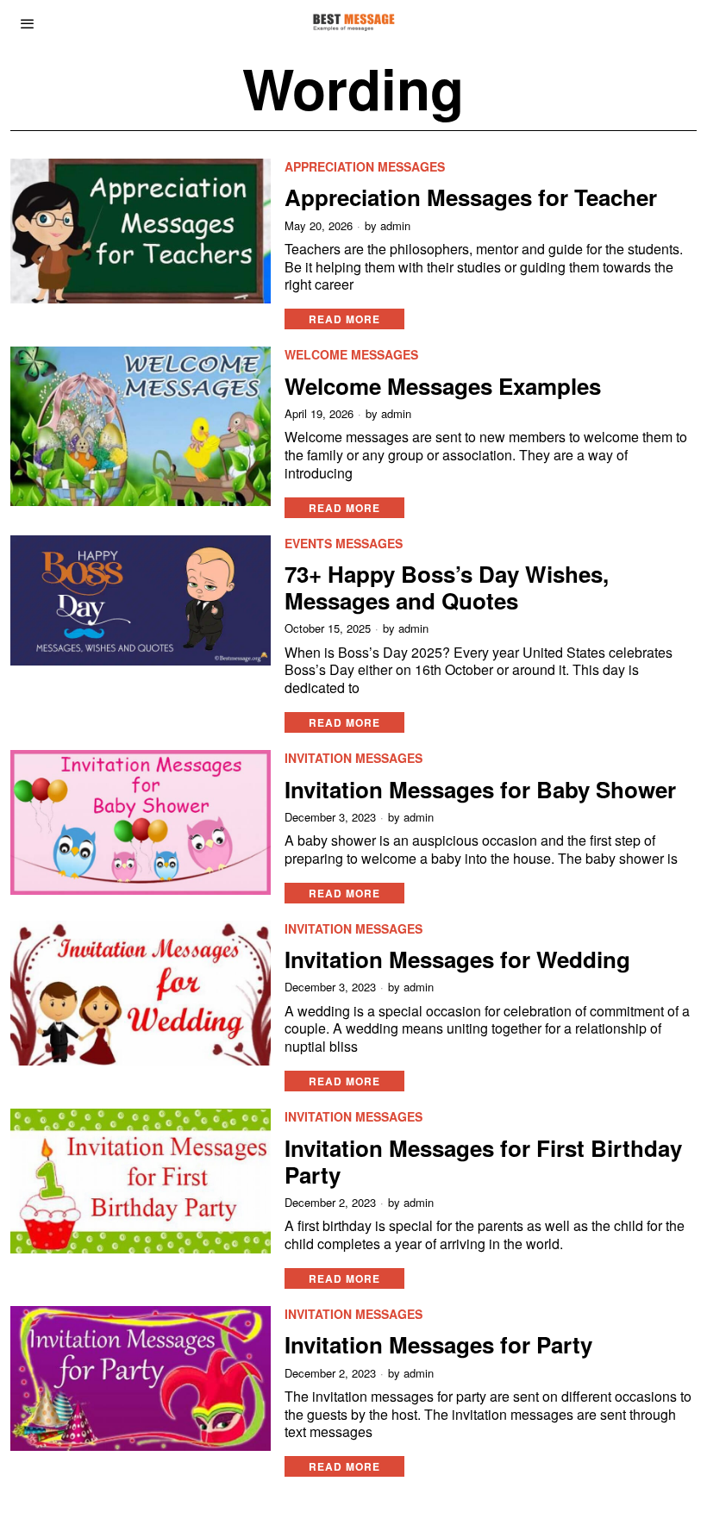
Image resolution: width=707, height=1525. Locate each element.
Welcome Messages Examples (443, 385)
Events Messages (344, 543)
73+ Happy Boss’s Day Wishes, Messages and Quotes (447, 587)
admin (395, 226)
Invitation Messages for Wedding (457, 959)
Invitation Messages (353, 758)
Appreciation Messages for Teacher (471, 197)
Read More (344, 319)
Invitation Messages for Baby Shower (480, 789)
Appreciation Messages (365, 167)
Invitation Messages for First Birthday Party (483, 1161)
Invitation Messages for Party (438, 1344)
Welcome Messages (351, 355)
